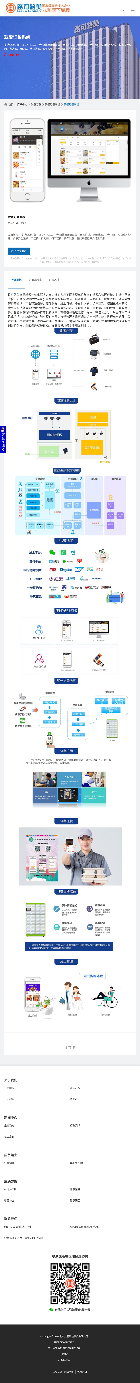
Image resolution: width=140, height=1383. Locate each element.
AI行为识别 (10, 1189)
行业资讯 (75, 1125)
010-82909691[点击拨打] (19, 1227)
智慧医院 (75, 1189)
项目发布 (9, 1136)
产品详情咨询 (18, 251)
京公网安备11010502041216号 (64, 1348)
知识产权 (75, 1088)
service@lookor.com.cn (84, 1227)
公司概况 (9, 1088)
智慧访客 (9, 1200)
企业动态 (9, 1125)
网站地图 (68, 1372)
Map (60, 1372)
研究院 (64, 1354)
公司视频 (9, 1099)
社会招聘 (9, 1163)
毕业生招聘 (76, 1163)
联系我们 (75, 1099)
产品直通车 (64, 1360)
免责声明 (82, 1372)
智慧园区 (75, 1200)
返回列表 (70, 1047)
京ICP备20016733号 (64, 1342)
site (55, 1372)
